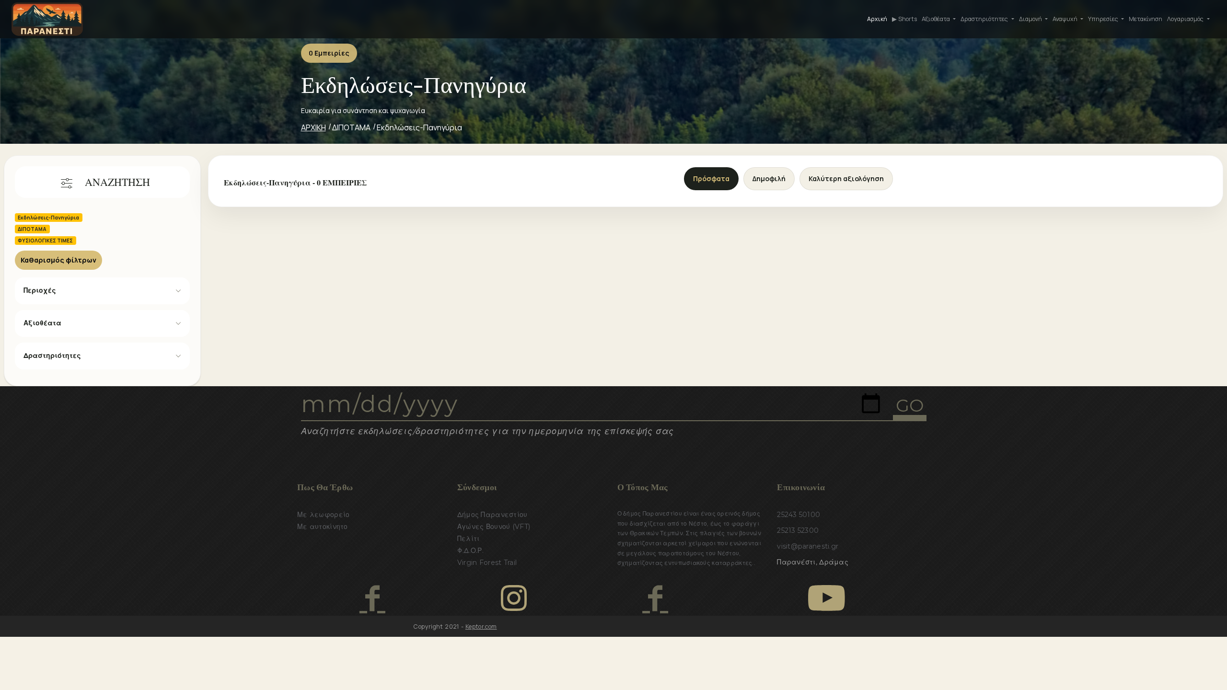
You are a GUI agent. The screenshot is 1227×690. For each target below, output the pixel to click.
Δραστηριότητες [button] (985, 19)
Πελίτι (468, 538)
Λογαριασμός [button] (1186, 19)
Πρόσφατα (711, 178)
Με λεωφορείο (323, 514)
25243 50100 (798, 514)
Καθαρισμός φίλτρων (58, 259)
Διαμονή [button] (1031, 19)
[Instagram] (514, 598)
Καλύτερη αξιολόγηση (846, 178)
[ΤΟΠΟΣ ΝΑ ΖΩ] (655, 598)
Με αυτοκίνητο (322, 526)
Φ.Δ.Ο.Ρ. (470, 550)
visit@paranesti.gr (807, 546)
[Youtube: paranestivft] (826, 598)
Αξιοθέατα (42, 323)
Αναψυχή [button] (1066, 19)
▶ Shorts (904, 19)
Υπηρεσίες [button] (1104, 19)
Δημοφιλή (769, 178)
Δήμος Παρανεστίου (492, 514)
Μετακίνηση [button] (1145, 19)
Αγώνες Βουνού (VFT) (493, 526)
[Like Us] (372, 598)
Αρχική (877, 19)
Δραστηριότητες (52, 355)
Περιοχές (39, 290)
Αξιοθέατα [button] (936, 19)
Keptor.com (481, 626)
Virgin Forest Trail (487, 562)
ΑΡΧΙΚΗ (313, 127)
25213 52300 (798, 530)
